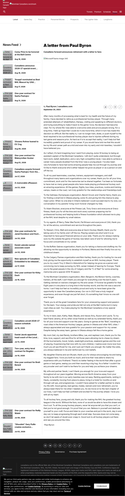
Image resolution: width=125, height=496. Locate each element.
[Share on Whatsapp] (105, 107)
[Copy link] (120, 107)
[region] (62, 486)
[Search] (4, 11)
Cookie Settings (34, 486)
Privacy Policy (47, 484)
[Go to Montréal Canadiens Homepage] (23, 4)
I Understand (102, 486)
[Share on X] (110, 107)
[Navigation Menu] (120, 11)
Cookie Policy (62, 484)
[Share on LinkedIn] (115, 107)
